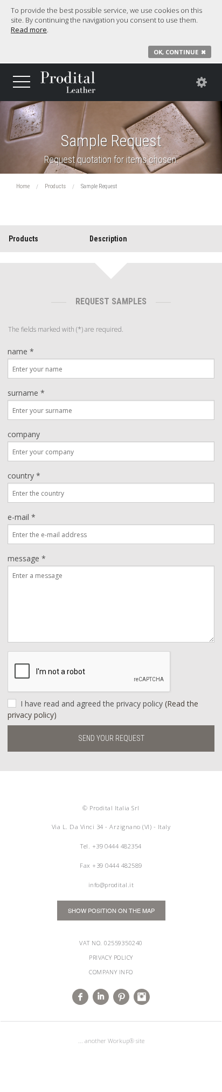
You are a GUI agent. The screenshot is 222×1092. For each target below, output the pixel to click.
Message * (27, 558)
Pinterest (121, 997)
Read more (29, 29)
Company (24, 434)
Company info (111, 972)
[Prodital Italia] (67, 82)
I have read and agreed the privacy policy (103, 709)
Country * (24, 475)
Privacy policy (111, 957)
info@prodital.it (111, 885)
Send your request (111, 738)
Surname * (26, 393)
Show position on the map (111, 910)
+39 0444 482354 (117, 846)
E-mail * (22, 517)
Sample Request (111, 141)
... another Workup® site (111, 1041)
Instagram (142, 997)
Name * (21, 351)
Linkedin (101, 997)
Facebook (80, 997)
